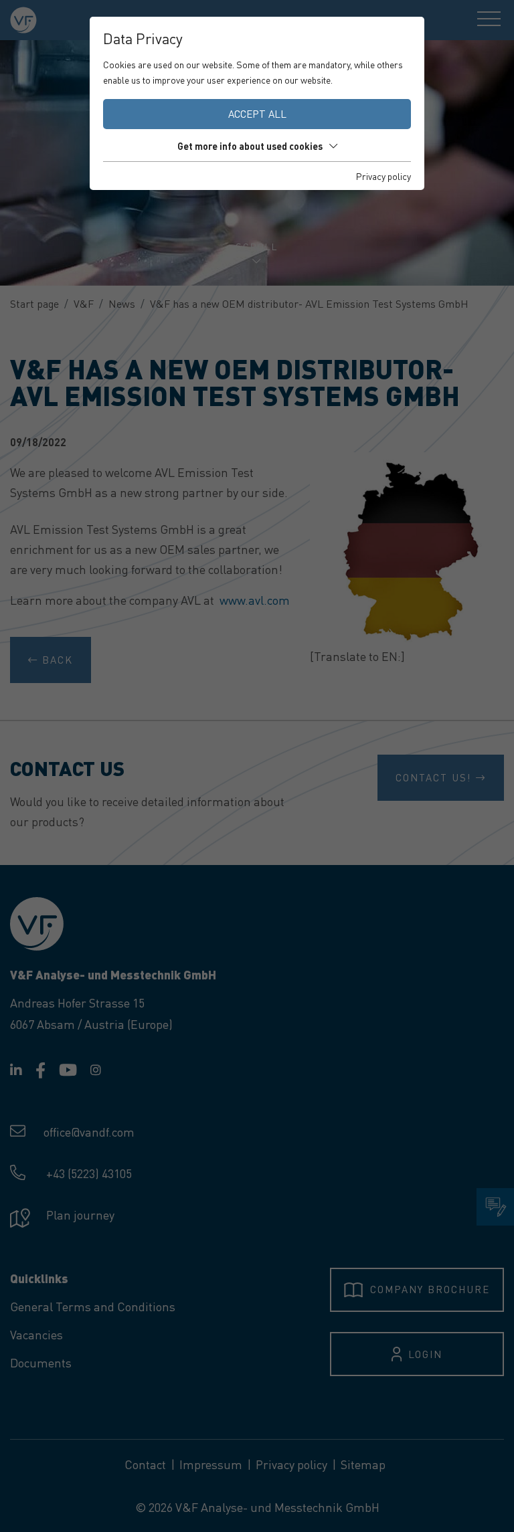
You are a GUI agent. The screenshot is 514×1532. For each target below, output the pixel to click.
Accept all (257, 113)
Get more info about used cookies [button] (250, 146)
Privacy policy (383, 176)
